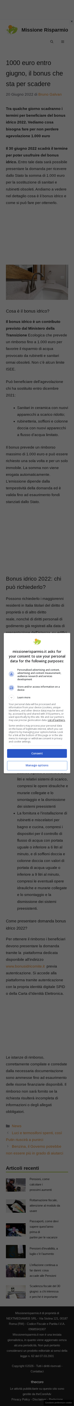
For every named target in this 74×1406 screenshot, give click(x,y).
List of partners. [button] (56, 720)
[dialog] (37, 703)
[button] (37, 697)
